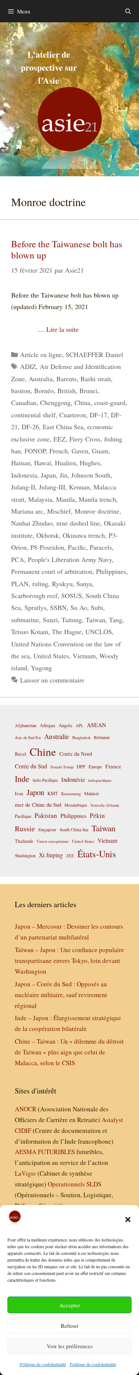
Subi (97, 607)
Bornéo (44, 390)
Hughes (90, 462)
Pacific (77, 547)
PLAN (20, 583)
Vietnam (84, 655)
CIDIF (23, 1130)
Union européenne (53, 841)
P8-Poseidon (47, 547)
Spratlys (35, 607)
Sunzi (50, 619)
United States (51, 655)
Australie (56, 736)
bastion (20, 390)
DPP (81, 767)
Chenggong (55, 402)
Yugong (41, 667)
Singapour (47, 829)
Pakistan (45, 815)
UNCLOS (98, 631)
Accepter (69, 1305)
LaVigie (25, 1173)
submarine (25, 619)
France (113, 766)
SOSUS (71, 595)
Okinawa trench (84, 535)
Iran (19, 793)
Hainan (20, 462)
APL (79, 725)
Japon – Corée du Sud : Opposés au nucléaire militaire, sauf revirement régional (61, 995)
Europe (95, 767)
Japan (48, 474)
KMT (52, 793)
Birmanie (102, 737)
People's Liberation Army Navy (70, 559)
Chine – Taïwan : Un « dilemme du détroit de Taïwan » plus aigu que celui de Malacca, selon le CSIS (69, 1052)
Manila (65, 499)
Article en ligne (41, 354)
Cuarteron (72, 414)
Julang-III (52, 486)
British (66, 390)
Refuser (70, 1325)
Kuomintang (71, 793)
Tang (115, 619)
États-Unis (96, 854)
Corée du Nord (75, 753)
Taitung (72, 619)
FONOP (35, 450)
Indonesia (24, 474)
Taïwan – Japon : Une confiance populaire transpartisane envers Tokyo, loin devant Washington (69, 960)
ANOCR (25, 1109)
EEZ (59, 438)
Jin (63, 474)
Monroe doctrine (97, 511)
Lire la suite (62, 329)
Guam (100, 450)
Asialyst (112, 1119)
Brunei (88, 390)
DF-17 (98, 414)
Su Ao (78, 607)
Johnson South (90, 474)
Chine (43, 751)
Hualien (65, 462)
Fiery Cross (84, 438)
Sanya (84, 583)
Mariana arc (27, 511)
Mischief (59, 511)
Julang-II (23, 486)
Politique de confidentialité (43, 1364)
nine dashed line (78, 522)
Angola (65, 725)
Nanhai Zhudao (32, 522)
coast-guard (109, 402)
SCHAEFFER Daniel (94, 354)
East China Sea (63, 426)
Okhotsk (47, 535)
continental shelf (33, 414)
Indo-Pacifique (45, 780)
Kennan (79, 486)
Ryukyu (62, 583)
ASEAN (96, 725)
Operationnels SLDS (74, 1184)
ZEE (70, 855)
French (58, 450)
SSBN (58, 607)
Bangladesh (81, 737)
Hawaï (42, 462)
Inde (22, 778)
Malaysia (40, 499)
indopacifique (100, 780)
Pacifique (23, 816)
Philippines (111, 571)
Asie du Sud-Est (28, 737)
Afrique (47, 725)
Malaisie (91, 793)
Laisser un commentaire (52, 679)
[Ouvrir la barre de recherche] (128, 11)
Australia (41, 378)
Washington (25, 855)
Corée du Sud (31, 766)
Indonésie (73, 779)
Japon (35, 792)
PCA (17, 559)
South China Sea (74, 829)
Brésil (20, 754)
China (82, 402)
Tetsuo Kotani (29, 631)
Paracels (101, 547)
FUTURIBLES (56, 1151)
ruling (40, 583)
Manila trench (97, 499)
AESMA (25, 1151)
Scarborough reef (34, 595)
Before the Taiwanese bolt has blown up (66, 249)
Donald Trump (61, 767)
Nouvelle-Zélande (104, 805)
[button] (128, 1219)
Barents (66, 378)
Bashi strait (95, 378)
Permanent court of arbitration (51, 571)
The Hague (67, 631)
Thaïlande (24, 841)
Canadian (23, 402)
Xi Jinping (51, 855)
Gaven (80, 450)
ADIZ (28, 366)
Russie (25, 828)
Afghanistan (25, 725)
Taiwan (95, 619)
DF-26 (30, 426)
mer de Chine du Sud (38, 804)
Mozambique (75, 805)
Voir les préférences (70, 1346)
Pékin (97, 815)
